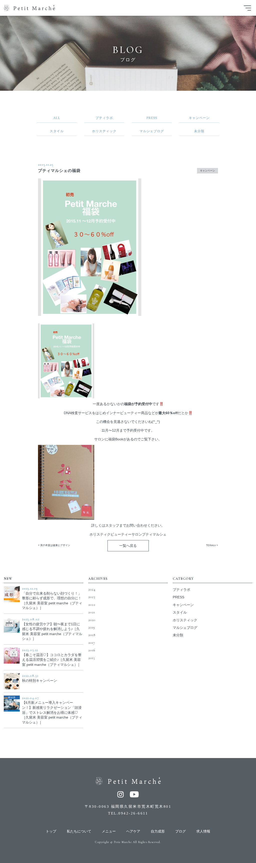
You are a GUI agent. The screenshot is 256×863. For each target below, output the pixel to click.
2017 (91, 643)
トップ (51, 831)
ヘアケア (133, 831)
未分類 (178, 635)
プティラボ (181, 590)
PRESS (178, 597)
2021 (91, 612)
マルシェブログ (185, 628)
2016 (91, 650)
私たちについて (79, 831)
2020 (91, 620)
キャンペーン (207, 170)
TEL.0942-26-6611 (128, 813)
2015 (91, 658)
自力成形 (158, 831)
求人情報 (203, 831)
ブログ (180, 831)
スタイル (180, 612)
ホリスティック (185, 620)
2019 (91, 627)
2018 (91, 635)
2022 (91, 605)
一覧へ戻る (128, 546)
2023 (91, 597)
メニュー (109, 831)
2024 (92, 589)
